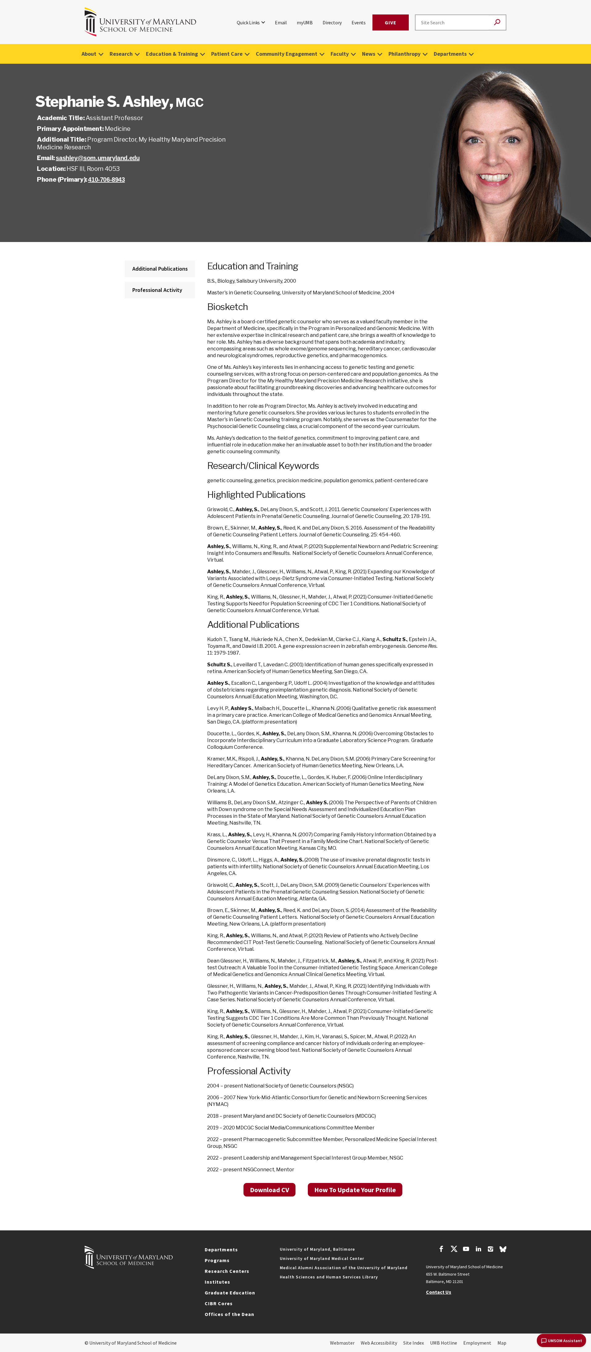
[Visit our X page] (454, 1250)
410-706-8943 (106, 179)
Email (281, 22)
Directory (332, 22)
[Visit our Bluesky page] (503, 1251)
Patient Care (227, 53)
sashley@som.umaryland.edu (97, 158)
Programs (217, 1260)
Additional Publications (160, 268)
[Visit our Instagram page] (490, 1250)
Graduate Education (230, 1292)
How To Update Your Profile (355, 1189)
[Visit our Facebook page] (441, 1250)
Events (359, 22)
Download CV (269, 1189)
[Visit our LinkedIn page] (478, 1250)
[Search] (497, 22)
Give (390, 22)
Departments (450, 53)
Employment (477, 1343)
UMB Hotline (443, 1343)
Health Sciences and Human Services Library (329, 1277)
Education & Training (172, 53)
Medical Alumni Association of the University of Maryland (344, 1267)
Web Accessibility (379, 1343)
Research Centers (227, 1271)
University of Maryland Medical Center (322, 1258)
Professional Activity (157, 289)
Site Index (413, 1343)
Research (121, 53)
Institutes (217, 1282)
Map (501, 1343)
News (368, 53)
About (89, 53)
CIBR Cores (219, 1303)
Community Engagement (286, 53)
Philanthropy (404, 53)
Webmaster (342, 1343)
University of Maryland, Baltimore (317, 1249)
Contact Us (438, 1292)
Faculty (340, 53)
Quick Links (248, 22)
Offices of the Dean (229, 1314)
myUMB (305, 22)
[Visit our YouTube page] (466, 1250)
